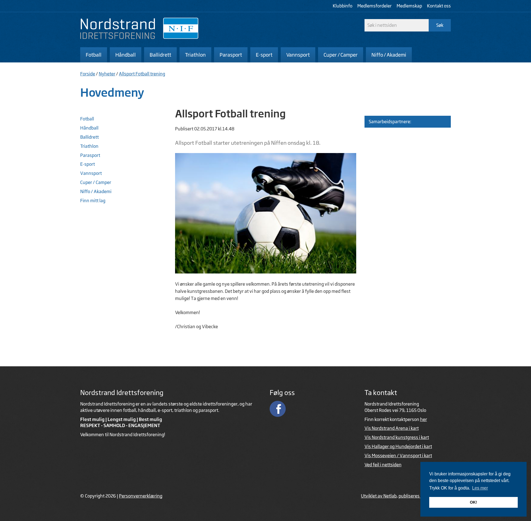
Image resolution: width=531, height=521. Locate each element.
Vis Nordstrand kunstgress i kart (397, 437)
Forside (87, 74)
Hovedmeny (112, 92)
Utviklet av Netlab (379, 496)
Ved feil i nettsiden (383, 464)
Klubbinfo (342, 6)
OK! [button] (473, 502)
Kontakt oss (439, 6)
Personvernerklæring (140, 496)
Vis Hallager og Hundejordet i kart (398, 446)
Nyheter (107, 74)
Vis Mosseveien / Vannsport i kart (398, 455)
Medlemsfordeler (374, 6)
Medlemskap (409, 6)
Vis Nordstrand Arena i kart (392, 428)
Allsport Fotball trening (142, 74)
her (423, 419)
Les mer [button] (480, 488)
